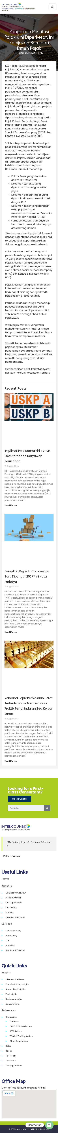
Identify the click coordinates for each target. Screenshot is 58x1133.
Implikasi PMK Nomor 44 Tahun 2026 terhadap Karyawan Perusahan (27, 456)
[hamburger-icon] (52, 7)
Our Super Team (14, 902)
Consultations (12, 1003)
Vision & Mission (13, 897)
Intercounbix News (15, 979)
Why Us (9, 912)
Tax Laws (14, 1021)
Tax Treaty (11, 1055)
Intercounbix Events (15, 917)
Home (5, 879)
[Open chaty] (49, 1125)
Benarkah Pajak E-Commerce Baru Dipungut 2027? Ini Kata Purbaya (26, 576)
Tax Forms (11, 1060)
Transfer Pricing (13, 930)
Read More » (10, 505)
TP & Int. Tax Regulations (21, 1036)
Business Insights (14, 999)
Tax (7, 940)
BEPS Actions (16, 1031)
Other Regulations (19, 1041)
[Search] (47, 808)
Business (10, 945)
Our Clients (11, 907)
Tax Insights (11, 994)
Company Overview (16, 892)
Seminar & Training (15, 950)
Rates (8, 1045)
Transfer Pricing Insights (17, 984)
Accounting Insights (15, 989)
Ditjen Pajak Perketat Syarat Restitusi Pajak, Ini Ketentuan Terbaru (28, 370)
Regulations (11, 1017)
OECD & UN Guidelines (21, 1026)
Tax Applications (14, 1065)
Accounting (11, 935)
